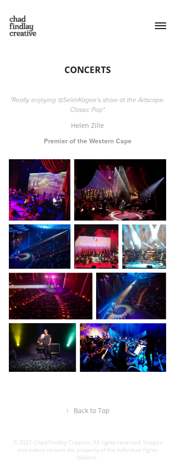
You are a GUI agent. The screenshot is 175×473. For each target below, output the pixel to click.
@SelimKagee (77, 100)
